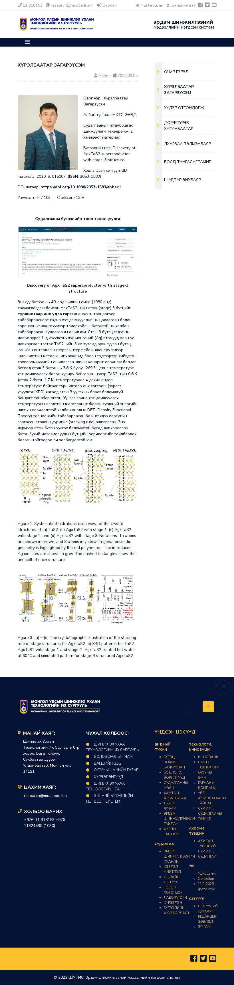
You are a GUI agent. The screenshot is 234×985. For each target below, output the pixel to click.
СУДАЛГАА (164, 844)
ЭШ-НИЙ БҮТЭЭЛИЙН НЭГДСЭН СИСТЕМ (109, 798)
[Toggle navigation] (27, 42)
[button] (27, 42)
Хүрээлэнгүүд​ (108, 777)
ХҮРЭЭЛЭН (173, 902)
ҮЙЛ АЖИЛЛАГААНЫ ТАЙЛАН (212, 798)
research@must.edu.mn (72, 5)
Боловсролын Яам (113, 756)
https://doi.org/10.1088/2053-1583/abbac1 (81, 187)
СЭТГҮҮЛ (196, 898)
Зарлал (110, 5)
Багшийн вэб (183, 5)
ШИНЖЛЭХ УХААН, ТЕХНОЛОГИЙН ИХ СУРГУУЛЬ (112, 747)
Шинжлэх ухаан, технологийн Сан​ (107, 786)
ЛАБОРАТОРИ (175, 897)
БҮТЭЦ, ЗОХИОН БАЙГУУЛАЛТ (175, 762)
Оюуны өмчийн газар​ (116, 770)
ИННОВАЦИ (208, 757)
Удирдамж (206, 873)
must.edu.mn (151, 5)
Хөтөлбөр (206, 878)
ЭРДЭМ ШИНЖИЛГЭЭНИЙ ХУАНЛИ (179, 856)
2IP (191, 866)
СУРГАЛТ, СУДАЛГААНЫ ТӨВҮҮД (210, 813)
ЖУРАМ (204, 926)
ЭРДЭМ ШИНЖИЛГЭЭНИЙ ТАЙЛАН (179, 818)
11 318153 (32, 5)
